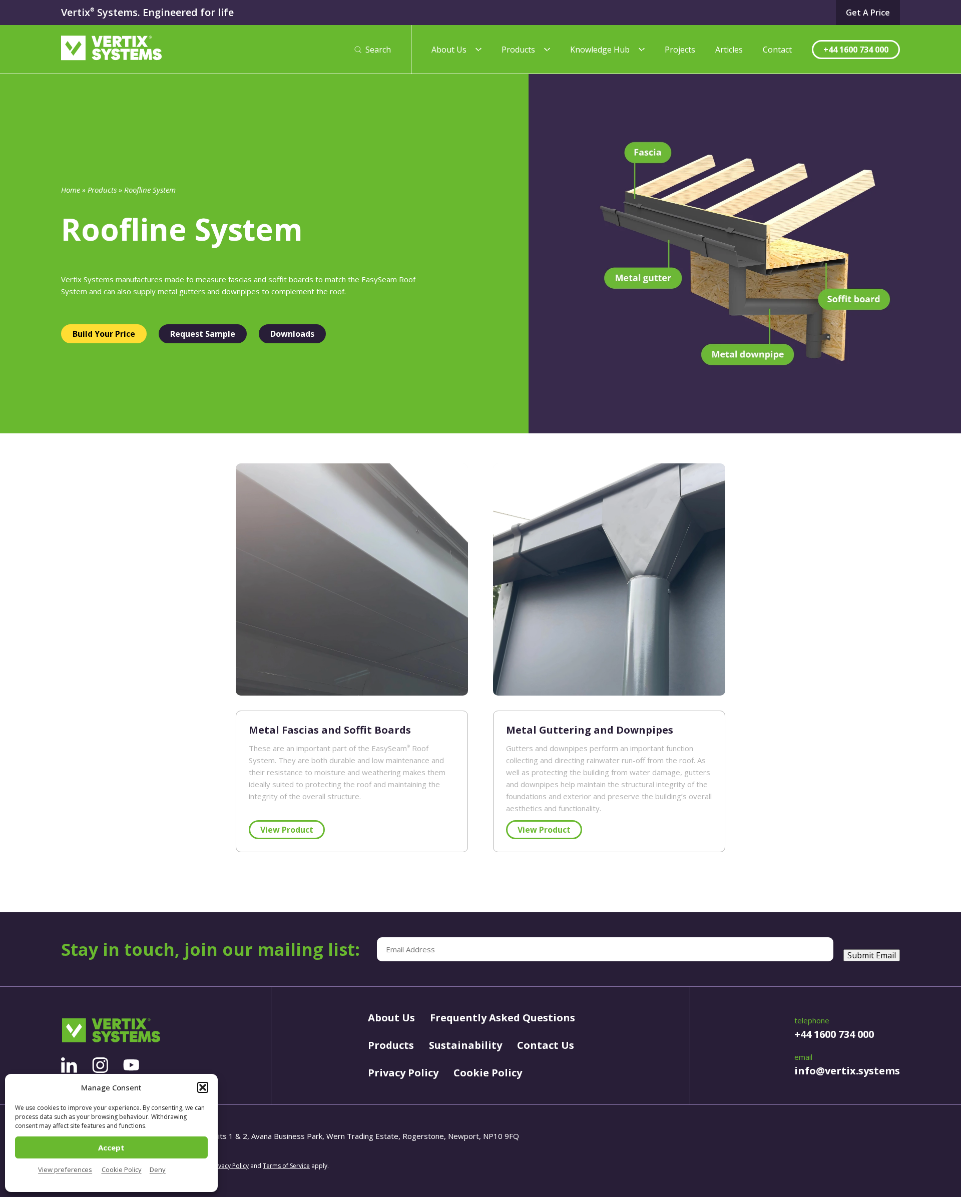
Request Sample (202, 333)
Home (70, 190)
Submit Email (871, 955)
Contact (777, 49)
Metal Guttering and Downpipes (589, 730)
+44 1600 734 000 (855, 49)
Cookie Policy (122, 1169)
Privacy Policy (403, 1072)
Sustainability (465, 1045)
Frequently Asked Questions (502, 1017)
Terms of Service (286, 1165)
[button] (203, 1087)
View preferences (65, 1169)
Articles (729, 49)
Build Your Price (104, 333)
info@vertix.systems (847, 1070)
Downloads (292, 333)
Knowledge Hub (600, 49)
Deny (158, 1169)
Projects (680, 49)
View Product (286, 829)
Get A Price (868, 12)
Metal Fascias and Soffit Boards (330, 730)
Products (518, 49)
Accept (111, 1147)
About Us (448, 49)
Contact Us (545, 1045)
